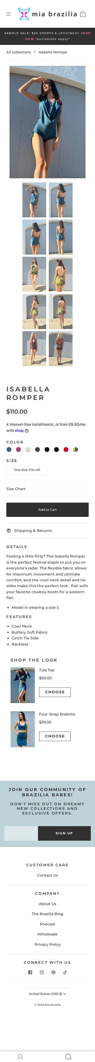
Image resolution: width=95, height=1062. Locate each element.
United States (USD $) (46, 994)
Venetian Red (66, 449)
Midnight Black (56, 449)
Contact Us (47, 875)
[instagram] (42, 972)
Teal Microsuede (9, 449)
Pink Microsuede (18, 449)
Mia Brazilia (53, 1005)
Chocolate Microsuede (37, 449)
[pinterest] (53, 972)
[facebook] (30, 972)
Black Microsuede (47, 449)
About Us (47, 903)
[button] (17, 123)
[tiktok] (65, 972)
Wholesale (47, 934)
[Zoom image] (47, 123)
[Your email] (21, 833)
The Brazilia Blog (47, 913)
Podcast (47, 924)
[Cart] (83, 14)
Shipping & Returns (32, 530)
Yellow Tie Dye (75, 449)
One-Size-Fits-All (27, 470)
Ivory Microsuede (28, 449)
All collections (18, 52)
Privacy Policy (48, 944)
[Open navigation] (12, 14)
